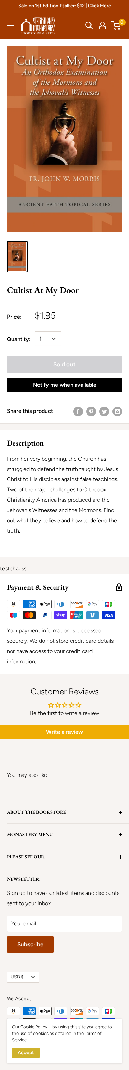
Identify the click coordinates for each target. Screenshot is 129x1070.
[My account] (102, 25)
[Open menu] (10, 25)
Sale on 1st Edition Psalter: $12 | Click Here (64, 6)
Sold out (64, 364)
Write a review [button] (64, 732)
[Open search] (89, 25)
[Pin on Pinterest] (91, 411)
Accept (26, 1053)
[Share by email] (117, 411)
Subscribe (30, 944)
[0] (116, 25)
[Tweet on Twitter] (104, 411)
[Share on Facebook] (78, 411)
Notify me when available (64, 385)
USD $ (17, 977)
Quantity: (19, 339)
